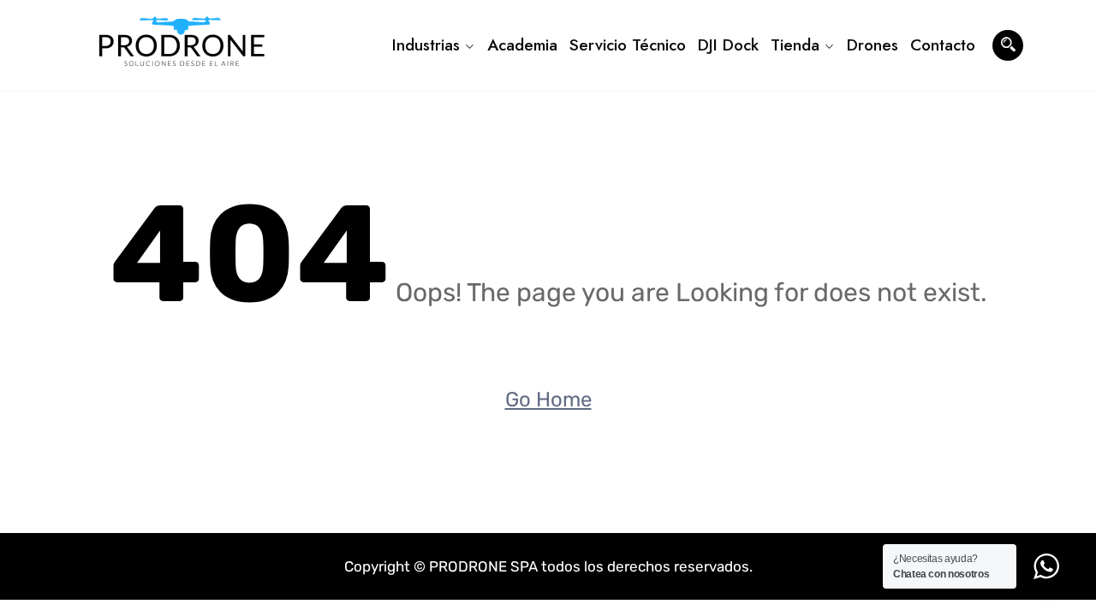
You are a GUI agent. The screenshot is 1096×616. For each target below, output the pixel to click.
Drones (872, 44)
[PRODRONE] (182, 45)
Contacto (942, 44)
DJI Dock (728, 44)
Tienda (795, 44)
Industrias (426, 44)
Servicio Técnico (627, 44)
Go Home (548, 400)
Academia (522, 44)
